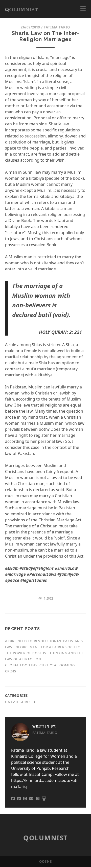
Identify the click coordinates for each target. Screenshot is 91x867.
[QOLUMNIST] (21, 9)
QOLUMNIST (45, 837)
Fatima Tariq (57, 27)
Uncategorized (20, 702)
